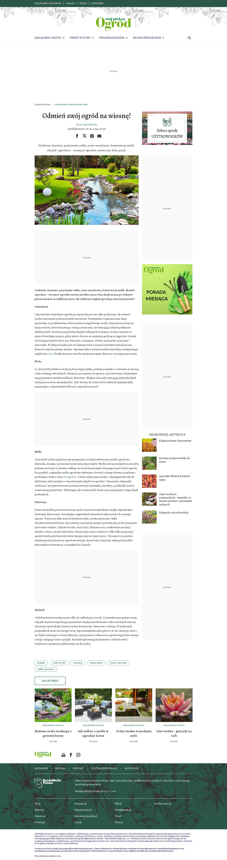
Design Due (70, 477)
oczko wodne (59, 662)
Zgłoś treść (50, 681)
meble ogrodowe (45, 669)
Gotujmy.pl (40, 822)
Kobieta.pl (39, 809)
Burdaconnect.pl (163, 803)
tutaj (50, 354)
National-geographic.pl (86, 816)
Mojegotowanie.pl (83, 809)
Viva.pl (118, 816)
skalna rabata (96, 662)
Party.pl (78, 822)
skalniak (41, 662)
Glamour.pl (40, 816)
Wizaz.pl (118, 822)
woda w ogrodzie (118, 662)
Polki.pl (118, 803)
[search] (190, 37)
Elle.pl (37, 803)
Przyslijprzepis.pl (123, 809)
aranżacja (77, 662)
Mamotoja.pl (80, 803)
